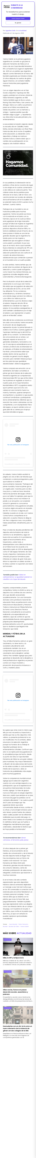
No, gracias (18, 22)
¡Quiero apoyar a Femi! (18, 18)
